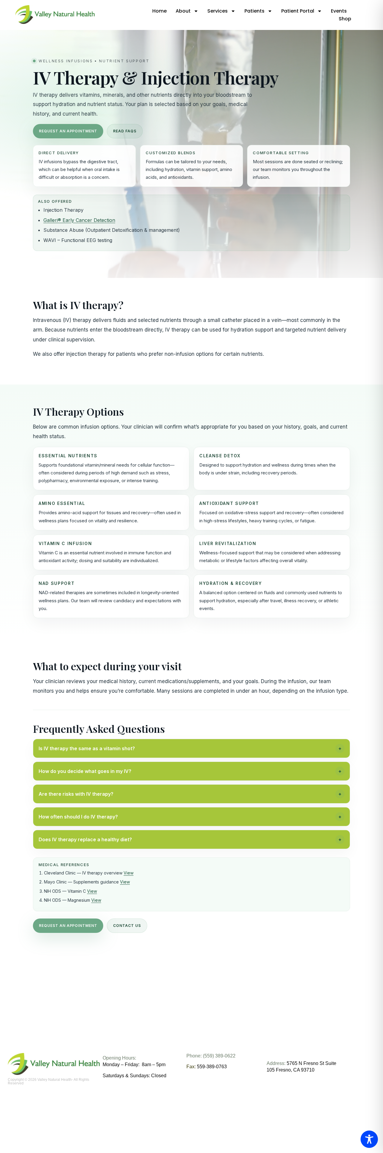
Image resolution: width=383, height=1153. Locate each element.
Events (339, 10)
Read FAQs (124, 131)
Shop (345, 18)
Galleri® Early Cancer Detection (79, 220)
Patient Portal (297, 10)
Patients (254, 10)
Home (159, 10)
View (128, 872)
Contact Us (127, 925)
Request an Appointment (68, 131)
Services (217, 10)
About (183, 10)
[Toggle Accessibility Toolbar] (369, 1139)
